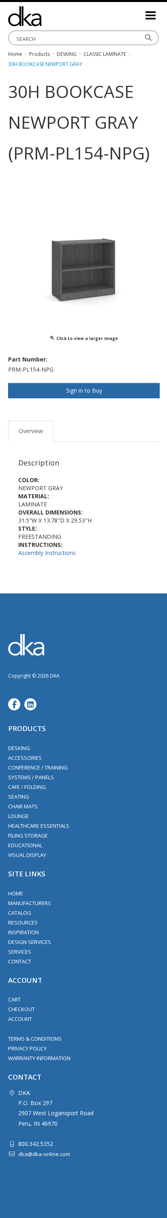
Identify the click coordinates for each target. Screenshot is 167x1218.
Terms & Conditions (35, 1038)
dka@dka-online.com (44, 1154)
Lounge (18, 816)
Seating (18, 796)
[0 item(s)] (138, 12)
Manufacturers (29, 903)
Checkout (21, 1009)
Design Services (29, 942)
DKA (48, 16)
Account (20, 1018)
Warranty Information (39, 1058)
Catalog (19, 912)
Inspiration (23, 932)
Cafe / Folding (27, 787)
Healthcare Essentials (38, 825)
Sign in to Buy (84, 390)
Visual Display (27, 855)
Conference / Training (38, 767)
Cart (14, 999)
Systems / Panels (31, 777)
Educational (25, 845)
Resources (23, 922)
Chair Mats (23, 806)
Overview (31, 431)
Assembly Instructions (47, 553)
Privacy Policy (27, 1048)
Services (19, 951)
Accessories (25, 757)
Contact (19, 961)
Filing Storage (28, 835)
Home (15, 893)
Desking (19, 748)
